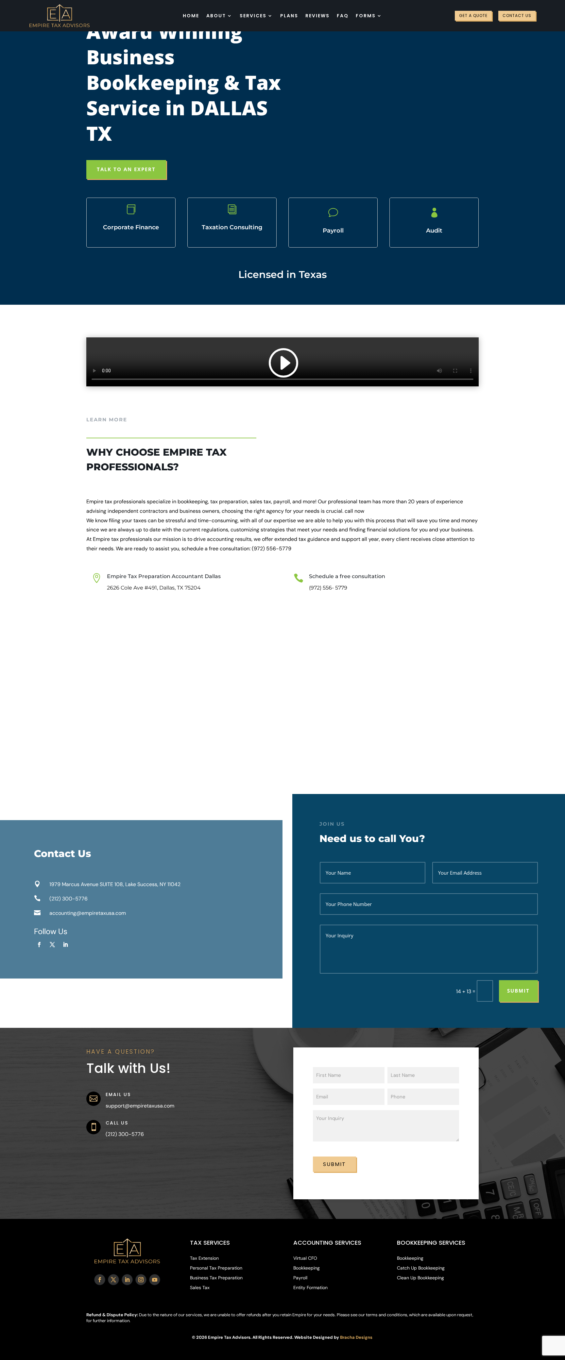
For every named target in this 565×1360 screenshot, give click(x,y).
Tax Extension (204, 1258)
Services (253, 15)
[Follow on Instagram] (140, 1279)
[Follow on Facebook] (39, 944)
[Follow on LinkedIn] (65, 944)
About (216, 15)
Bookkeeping (306, 1268)
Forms (366, 15)
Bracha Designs (356, 1337)
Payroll (300, 1278)
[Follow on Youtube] (154, 1279)
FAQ (343, 15)
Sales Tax (200, 1287)
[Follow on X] (52, 944)
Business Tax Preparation (216, 1278)
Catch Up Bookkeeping (421, 1268)
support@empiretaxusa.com (140, 1105)
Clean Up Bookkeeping (420, 1278)
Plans (289, 15)
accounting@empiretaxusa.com (87, 913)
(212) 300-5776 (68, 898)
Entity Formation (310, 1287)
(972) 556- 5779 (328, 588)
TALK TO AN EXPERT (126, 169)
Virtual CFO (305, 1258)
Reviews (317, 15)
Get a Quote (473, 15)
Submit (518, 990)
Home (191, 15)
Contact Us (517, 15)
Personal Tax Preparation (216, 1268)
